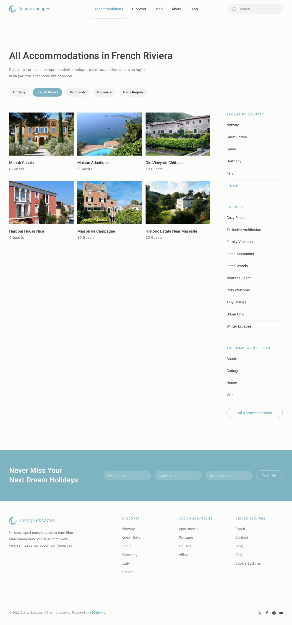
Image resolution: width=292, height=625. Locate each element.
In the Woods (237, 266)
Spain (231, 149)
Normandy (78, 92)
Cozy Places (236, 217)
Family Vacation (240, 242)
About (176, 9)
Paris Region (133, 92)
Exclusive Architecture (244, 230)
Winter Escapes (239, 326)
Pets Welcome (238, 290)
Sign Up (269, 475)
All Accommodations (255, 413)
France (232, 185)
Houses (185, 546)
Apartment (235, 358)
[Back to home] (29, 9)
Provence (104, 92)
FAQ (238, 554)
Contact (241, 537)
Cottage (233, 371)
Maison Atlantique (93, 163)
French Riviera (47, 92)
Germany (234, 161)
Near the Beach (239, 278)
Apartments (188, 528)
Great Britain (237, 137)
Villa (230, 395)
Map (159, 9)
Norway (233, 125)
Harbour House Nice (26, 231)
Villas (183, 554)
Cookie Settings (248, 563)
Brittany (19, 92)
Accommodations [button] (108, 9)
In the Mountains (240, 254)
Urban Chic (235, 314)
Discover (139, 9)
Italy (230, 173)
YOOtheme (97, 612)
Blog (194, 9)
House (232, 383)
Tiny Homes (236, 302)
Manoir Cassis (21, 163)
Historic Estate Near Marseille (171, 231)
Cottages (186, 537)
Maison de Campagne (96, 231)
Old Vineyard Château (164, 163)
